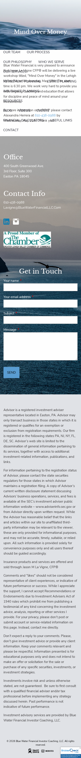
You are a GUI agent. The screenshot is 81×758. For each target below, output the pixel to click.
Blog (7, 110)
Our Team (11, 52)
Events (43, 110)
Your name (26, 281)
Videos (24, 110)
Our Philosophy (17, 62)
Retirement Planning (22, 81)
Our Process (38, 52)
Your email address (32, 297)
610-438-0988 (13, 202)
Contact (11, 130)
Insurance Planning (21, 91)
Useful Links (61, 120)
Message (25, 329)
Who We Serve (51, 62)
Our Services (14, 71)
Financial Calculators (23, 120)
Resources (12, 101)
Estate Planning (61, 81)
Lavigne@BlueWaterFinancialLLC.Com (32, 208)
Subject (24, 313)
